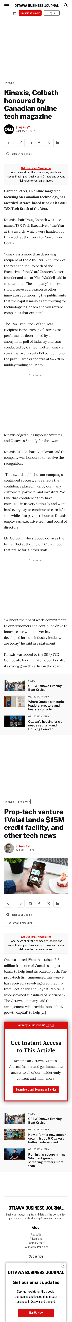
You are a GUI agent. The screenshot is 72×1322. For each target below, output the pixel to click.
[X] (48, 143)
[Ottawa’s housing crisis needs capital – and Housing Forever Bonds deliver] (14, 721)
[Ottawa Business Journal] (37, 5)
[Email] (30, 143)
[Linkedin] (57, 143)
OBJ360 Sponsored (38, 697)
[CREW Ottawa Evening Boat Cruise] (14, 685)
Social (31, 681)
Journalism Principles (36, 1247)
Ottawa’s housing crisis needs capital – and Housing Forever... (45, 725)
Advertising (36, 1238)
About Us (36, 1234)
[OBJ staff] (10, 129)
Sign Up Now (36, 1312)
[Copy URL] (21, 143)
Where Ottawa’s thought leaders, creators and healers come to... (46, 705)
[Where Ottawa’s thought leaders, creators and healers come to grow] (14, 701)
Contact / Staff (36, 1242)
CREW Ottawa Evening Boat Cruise (45, 688)
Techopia (9, 82)
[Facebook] (39, 143)
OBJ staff (24, 127)
